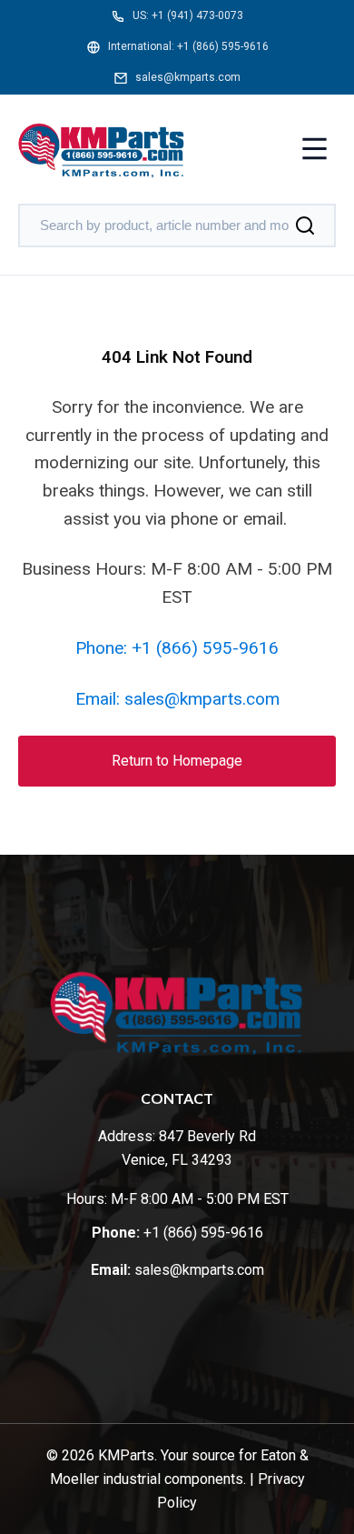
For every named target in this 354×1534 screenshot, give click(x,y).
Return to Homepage (177, 760)
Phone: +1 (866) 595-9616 (177, 647)
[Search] (305, 225)
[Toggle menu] (314, 150)
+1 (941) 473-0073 (197, 15)
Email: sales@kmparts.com (177, 698)
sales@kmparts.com (188, 77)
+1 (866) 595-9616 (223, 46)
